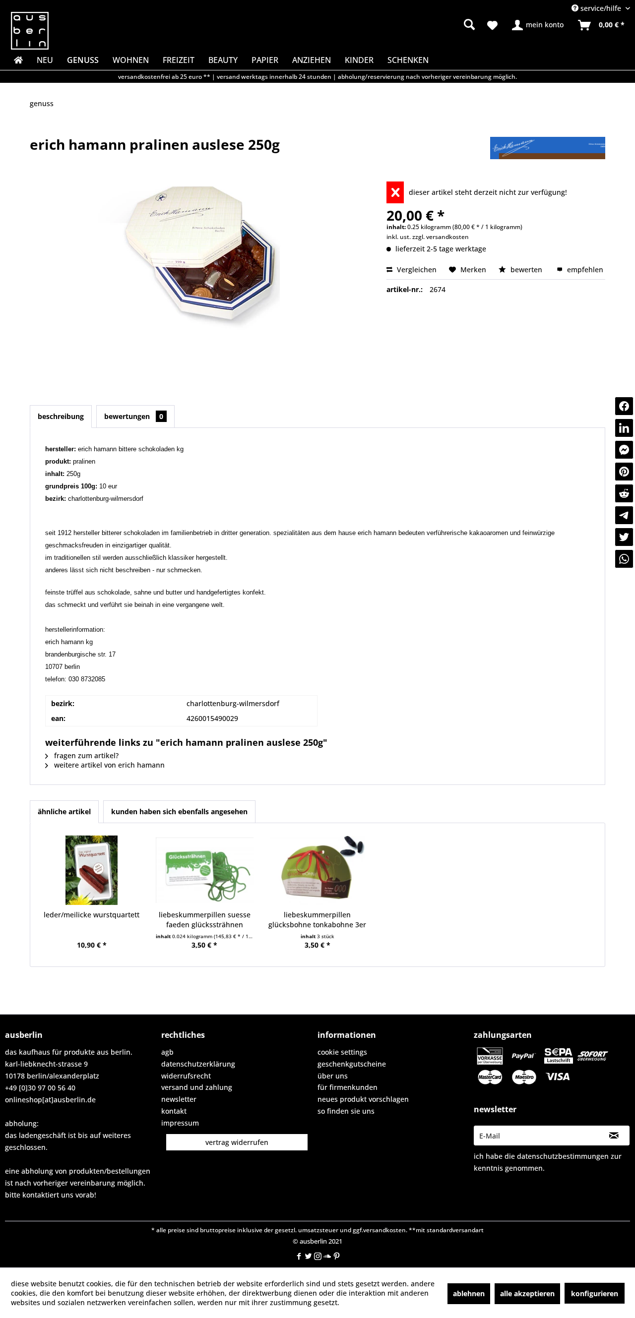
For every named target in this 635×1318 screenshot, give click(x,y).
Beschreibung (61, 416)
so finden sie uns (346, 1111)
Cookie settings (342, 1052)
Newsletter (178, 1099)
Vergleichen (416, 269)
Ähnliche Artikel (64, 811)
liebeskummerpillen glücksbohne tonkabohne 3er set (317, 920)
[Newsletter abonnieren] (614, 1135)
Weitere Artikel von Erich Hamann (108, 765)
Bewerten (526, 269)
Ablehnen (469, 1293)
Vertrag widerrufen (236, 1142)
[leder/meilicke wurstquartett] (92, 870)
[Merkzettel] (492, 25)
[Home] (17, 60)
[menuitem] (392, 24)
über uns (333, 1075)
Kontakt (174, 1111)
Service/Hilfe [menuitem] (600, 8)
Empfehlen (584, 269)
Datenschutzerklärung (198, 1064)
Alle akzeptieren (527, 1293)
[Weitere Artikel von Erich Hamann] (547, 154)
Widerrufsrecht (186, 1075)
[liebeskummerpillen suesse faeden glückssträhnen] (205, 870)
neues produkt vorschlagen (363, 1099)
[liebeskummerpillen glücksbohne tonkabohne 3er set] (317, 870)
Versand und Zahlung (196, 1087)
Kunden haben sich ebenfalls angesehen (179, 811)
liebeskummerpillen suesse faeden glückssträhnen (205, 919)
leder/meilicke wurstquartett (91, 914)
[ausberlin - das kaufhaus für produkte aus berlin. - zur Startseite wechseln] (30, 31)
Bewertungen (133, 416)
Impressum (180, 1123)
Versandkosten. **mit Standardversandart (423, 1230)
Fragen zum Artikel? (85, 755)
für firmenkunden (348, 1087)
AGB (167, 1052)
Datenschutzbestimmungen (563, 1156)
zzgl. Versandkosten (440, 237)
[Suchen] (469, 24)
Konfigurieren (594, 1293)
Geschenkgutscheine (352, 1064)
